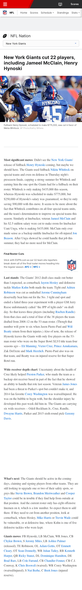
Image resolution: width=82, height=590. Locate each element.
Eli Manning (29, 346)
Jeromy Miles (34, 541)
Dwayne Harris (13, 413)
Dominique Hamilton (53, 556)
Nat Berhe (33, 570)
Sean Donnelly (27, 551)
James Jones (69, 384)
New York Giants (61, 160)
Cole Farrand (30, 560)
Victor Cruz (45, 346)
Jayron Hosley (49, 282)
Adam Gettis (47, 546)
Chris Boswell (27, 565)
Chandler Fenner (54, 560)
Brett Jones (51, 570)
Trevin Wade (63, 518)
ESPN (20, 4)
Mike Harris (44, 518)
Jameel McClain (60, 218)
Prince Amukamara (65, 346)
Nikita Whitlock (60, 169)
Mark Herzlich (34, 351)
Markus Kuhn (20, 287)
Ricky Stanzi (26, 556)
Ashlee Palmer (57, 541)
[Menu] (5, 4)
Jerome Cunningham (53, 292)
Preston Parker (35, 374)
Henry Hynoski (36, 165)
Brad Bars (10, 560)
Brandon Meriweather (46, 493)
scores (75, 4)
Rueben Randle (64, 312)
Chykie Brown (13, 541)
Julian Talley (50, 551)
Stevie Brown (23, 493)
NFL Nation (20, 36)
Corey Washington (36, 394)
